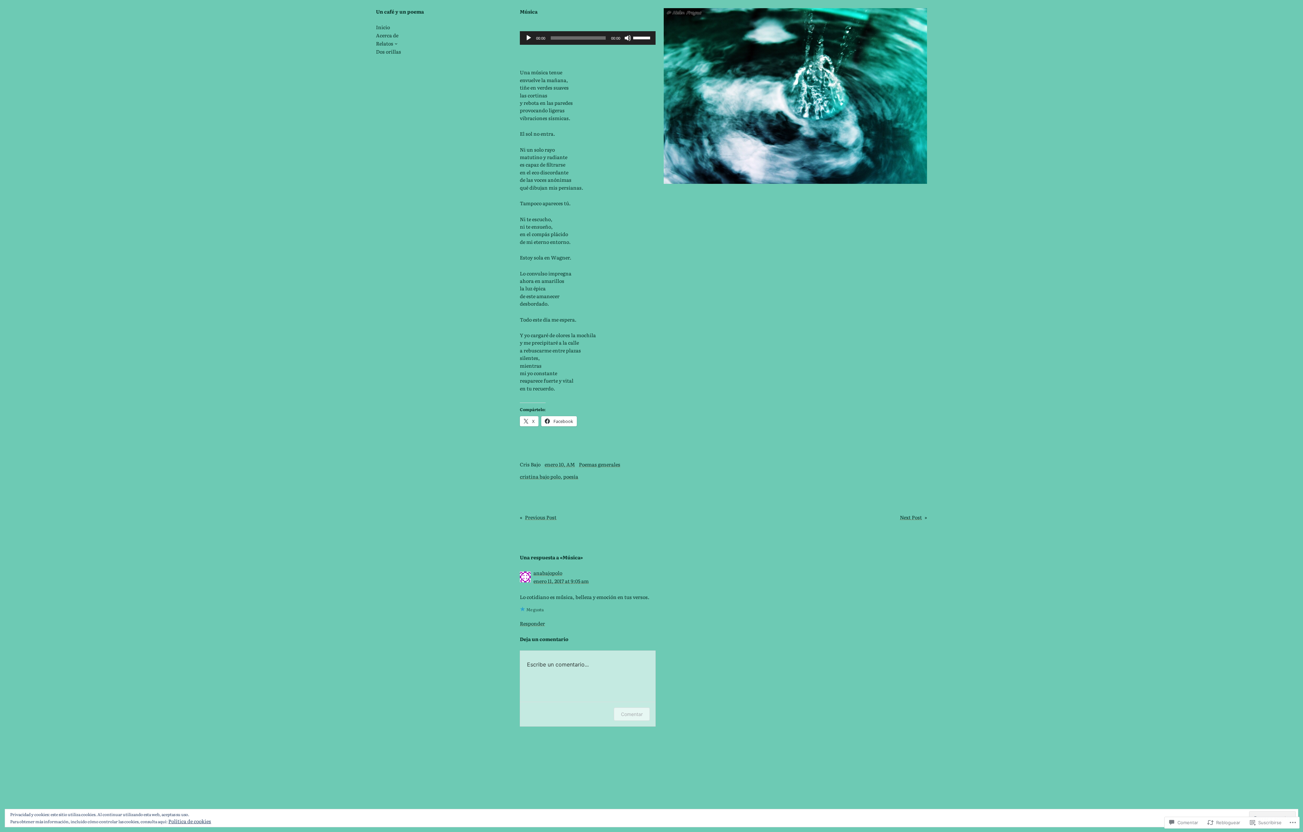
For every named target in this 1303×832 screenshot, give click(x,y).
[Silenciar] (627, 38)
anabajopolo (547, 572)
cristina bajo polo (540, 476)
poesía (570, 476)
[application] (588, 38)
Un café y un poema (400, 11)
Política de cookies (189, 821)
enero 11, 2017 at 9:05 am (561, 580)
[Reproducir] (528, 38)
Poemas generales (599, 464)
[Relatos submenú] (396, 43)
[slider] (642, 37)
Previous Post (540, 517)
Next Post (911, 517)
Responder (532, 623)
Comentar (632, 714)
